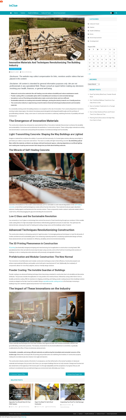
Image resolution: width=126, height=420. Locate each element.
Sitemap (23, 417)
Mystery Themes (25, 413)
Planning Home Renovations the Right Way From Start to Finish (102, 119)
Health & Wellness (33, 13)
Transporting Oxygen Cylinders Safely (76, 374)
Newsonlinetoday (26, 72)
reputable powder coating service (52, 281)
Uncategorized (94, 41)
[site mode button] (112, 13)
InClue (13, 5)
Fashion (23, 13)
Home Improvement (59, 13)
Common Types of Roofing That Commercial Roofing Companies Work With (20, 374)
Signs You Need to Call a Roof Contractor (44, 403)
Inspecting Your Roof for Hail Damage (72, 402)
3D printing (12, 247)
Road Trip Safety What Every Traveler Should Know (103, 95)
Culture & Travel (46, 13)
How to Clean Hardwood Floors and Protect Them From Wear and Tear (102, 113)
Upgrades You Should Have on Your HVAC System (20, 403)
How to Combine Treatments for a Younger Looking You (102, 107)
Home (16, 13)
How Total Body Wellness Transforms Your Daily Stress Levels (102, 101)
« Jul (89, 74)
